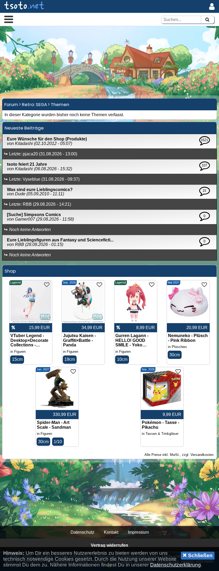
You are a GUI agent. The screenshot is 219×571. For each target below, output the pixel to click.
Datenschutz (82, 532)
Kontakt (111, 532)
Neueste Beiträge (24, 128)
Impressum (138, 532)
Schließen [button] (200, 555)
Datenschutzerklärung (175, 565)
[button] (8, 19)
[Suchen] (207, 20)
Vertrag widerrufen (109, 545)
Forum (11, 104)
